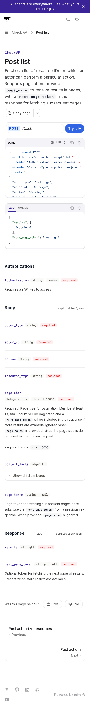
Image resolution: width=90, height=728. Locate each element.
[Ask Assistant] (79, 143)
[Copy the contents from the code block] (72, 143)
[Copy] (60, 128)
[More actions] (84, 19)
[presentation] (45, 172)
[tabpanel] (45, 230)
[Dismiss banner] (83, 6)
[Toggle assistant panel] (77, 19)
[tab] (12, 207)
